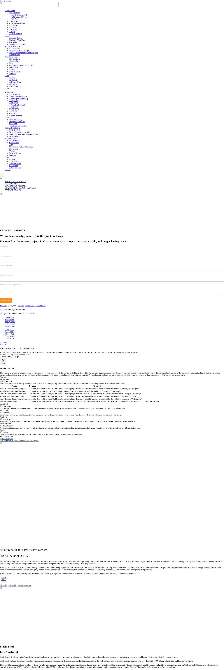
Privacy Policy (10, 322)
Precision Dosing (15, 38)
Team (7, 76)
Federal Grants (14, 55)
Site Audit (13, 42)
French (23, 441)
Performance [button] (4, 410)
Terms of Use (10, 326)
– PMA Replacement (17, 23)
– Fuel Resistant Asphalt (18, 15)
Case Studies (14, 61)
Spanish (10, 441)
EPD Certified (14, 48)
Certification (9, 318)
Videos (11, 69)
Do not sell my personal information (15, 355)
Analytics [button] (3, 417)
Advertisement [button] (5, 423)
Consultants (13, 84)
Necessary (6, 379)
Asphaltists (13, 80)
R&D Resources (15, 86)
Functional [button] (4, 404)
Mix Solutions (14, 13)
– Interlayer (13, 21)
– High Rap (13, 19)
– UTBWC (13, 25)
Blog (11, 63)
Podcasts (12, 74)
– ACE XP (13, 30)
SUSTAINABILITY (12, 46)
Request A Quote (15, 34)
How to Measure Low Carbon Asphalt (23, 53)
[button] (2, 175)
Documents (13, 67)
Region (12, 78)
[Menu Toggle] (1, 178)
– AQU (12, 32)
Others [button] (2, 430)
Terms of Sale (10, 324)
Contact (7, 88)
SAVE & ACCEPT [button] (7, 437)
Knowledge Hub (11, 57)
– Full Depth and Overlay (18, 17)
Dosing (7, 36)
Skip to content (5, 1)
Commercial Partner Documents (21, 65)
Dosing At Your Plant (17, 40)
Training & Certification (18, 44)
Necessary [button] (4, 377)
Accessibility (9, 320)
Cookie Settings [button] (6, 357)
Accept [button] (16, 357)
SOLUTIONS (10, 11)
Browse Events (15, 72)
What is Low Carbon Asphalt (20, 51)
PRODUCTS (14, 27)
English (10, 439)
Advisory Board (15, 82)
